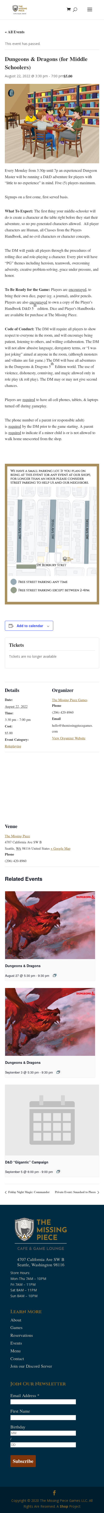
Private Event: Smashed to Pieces (76, 1192)
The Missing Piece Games (69, 700)
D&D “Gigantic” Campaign (26, 1162)
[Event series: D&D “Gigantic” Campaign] (58, 1171)
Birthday (17, 1427)
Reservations (21, 1335)
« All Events (14, 32)
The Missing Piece (17, 836)
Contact (17, 1358)
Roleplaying (13, 746)
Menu (15, 1351)
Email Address (24, 1395)
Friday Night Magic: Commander (28, 1192)
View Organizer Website (68, 738)
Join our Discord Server (31, 1366)
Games (16, 1327)
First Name (20, 1411)
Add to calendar (30, 625)
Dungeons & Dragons (23, 965)
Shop (64, 1506)
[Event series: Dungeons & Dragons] (54, 975)
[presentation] (50, 925)
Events (16, 1343)
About (15, 1320)
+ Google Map (60, 848)
